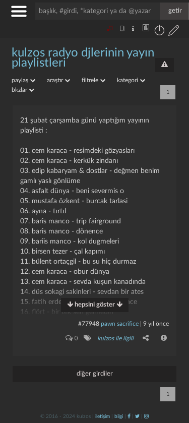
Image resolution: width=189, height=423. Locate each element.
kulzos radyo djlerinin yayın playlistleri (83, 58)
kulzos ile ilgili (115, 338)
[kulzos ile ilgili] (87, 337)
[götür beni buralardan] (171, 372)
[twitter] (137, 416)
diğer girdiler (95, 374)
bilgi (118, 416)
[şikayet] (164, 337)
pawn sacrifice (120, 324)
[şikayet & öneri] (164, 65)
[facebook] (129, 416)
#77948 (88, 324)
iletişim (102, 416)
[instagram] (146, 416)
